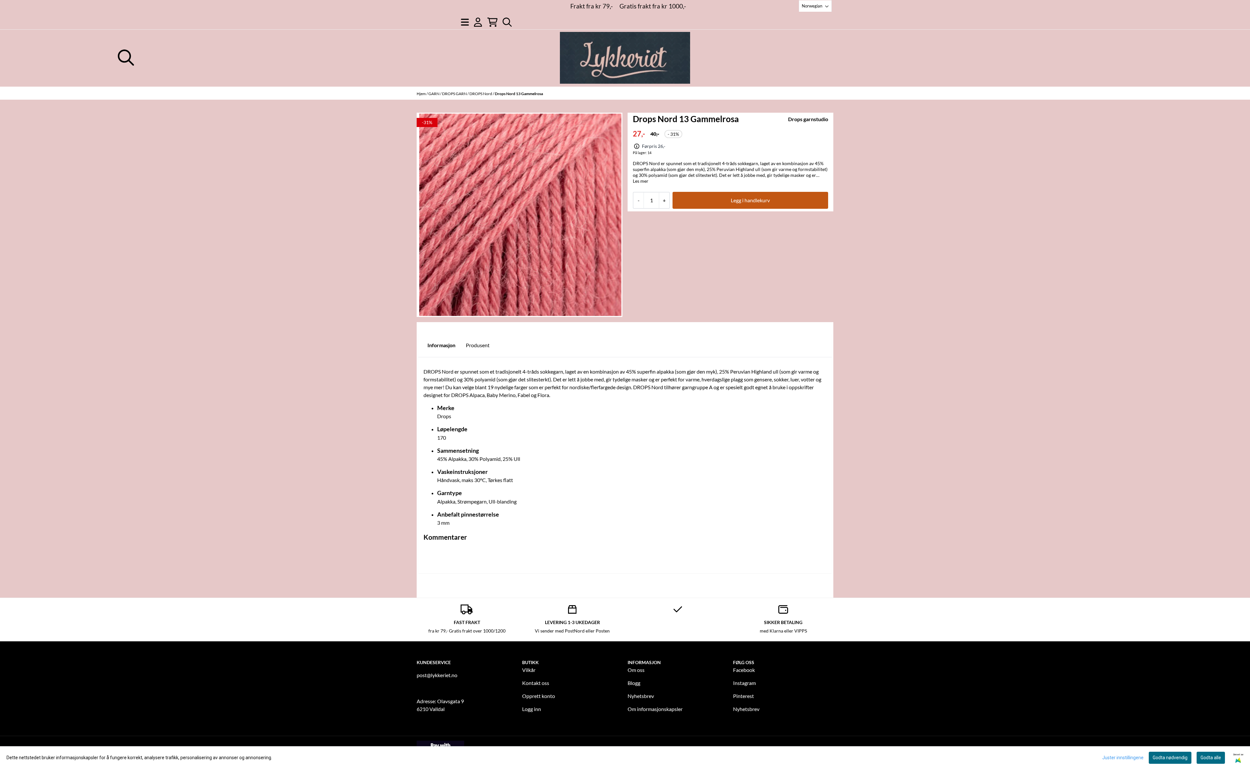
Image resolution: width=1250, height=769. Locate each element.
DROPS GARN (454, 93)
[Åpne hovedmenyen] (465, 22)
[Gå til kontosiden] (478, 22)
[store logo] (625, 58)
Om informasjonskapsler (655, 709)
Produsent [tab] (478, 345)
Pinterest (743, 696)
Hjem (421, 93)
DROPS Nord (481, 93)
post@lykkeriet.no (437, 675)
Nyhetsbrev (641, 696)
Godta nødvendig (1170, 757)
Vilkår (528, 670)
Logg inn (531, 709)
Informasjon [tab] (441, 345)
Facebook (744, 670)
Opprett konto (538, 696)
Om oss (636, 670)
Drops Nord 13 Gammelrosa (519, 93)
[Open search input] (507, 22)
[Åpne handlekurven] (492, 22)
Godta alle (1211, 757)
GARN (434, 93)
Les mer (640, 181)
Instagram (744, 683)
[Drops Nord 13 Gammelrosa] (520, 215)
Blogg (634, 683)
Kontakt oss (535, 683)
